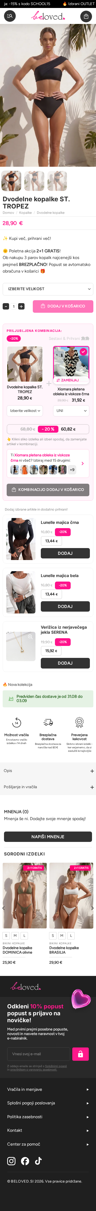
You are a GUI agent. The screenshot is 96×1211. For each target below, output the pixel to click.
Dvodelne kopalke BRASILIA (64, 950)
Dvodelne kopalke (51, 213)
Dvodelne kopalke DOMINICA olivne (17, 950)
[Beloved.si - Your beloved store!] (48, 16)
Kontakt (14, 1130)
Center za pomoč (23, 1144)
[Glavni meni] (10, 16)
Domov (8, 213)
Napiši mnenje (47, 836)
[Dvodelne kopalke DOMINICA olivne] (25, 896)
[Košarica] (86, 16)
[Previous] (8, 95)
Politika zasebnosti (24, 1116)
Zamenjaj (70, 380)
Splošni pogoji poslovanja (31, 1102)
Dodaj (65, 553)
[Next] (87, 95)
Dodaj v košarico (66, 306)
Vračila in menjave (24, 1089)
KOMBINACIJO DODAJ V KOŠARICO (51, 489)
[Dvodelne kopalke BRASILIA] (71, 896)
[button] (48, 463)
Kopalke (25, 213)
